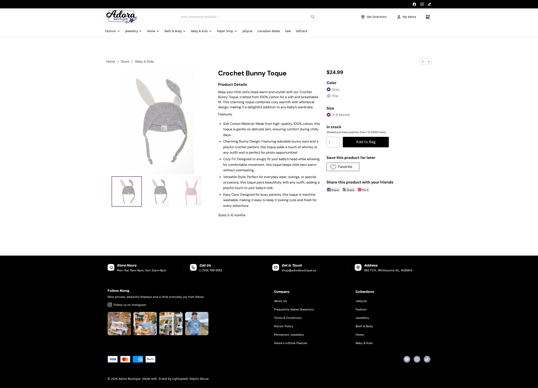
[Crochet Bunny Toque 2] (191, 191)
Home (110, 61)
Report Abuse (199, 379)
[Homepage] (121, 17)
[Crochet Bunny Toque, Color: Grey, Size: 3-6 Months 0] (127, 191)
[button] (343, 167)
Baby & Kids (144, 61)
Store (125, 61)
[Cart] (428, 17)
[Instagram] (422, 4)
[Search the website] (312, 16)
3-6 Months (341, 115)
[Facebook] (414, 4)
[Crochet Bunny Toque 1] (159, 191)
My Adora (409, 17)
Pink (335, 96)
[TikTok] (429, 4)
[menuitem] (423, 61)
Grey (336, 89)
